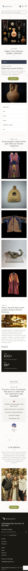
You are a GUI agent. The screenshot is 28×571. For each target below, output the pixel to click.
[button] (12, 168)
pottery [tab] (5, 62)
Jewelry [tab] (4, 120)
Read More (4, 346)
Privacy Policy (13, 535)
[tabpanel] (14, 84)
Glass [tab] (4, 111)
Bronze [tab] (4, 116)
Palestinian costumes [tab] (8, 125)
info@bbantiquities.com (7, 561)
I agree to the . (10, 535)
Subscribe (25, 532)
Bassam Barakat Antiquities (8, 567)
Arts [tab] (4, 129)
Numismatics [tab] (6, 107)
